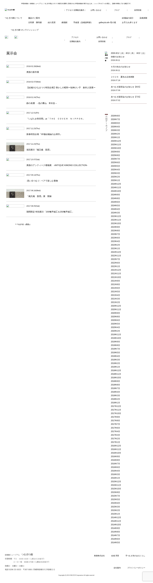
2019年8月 (115, 345)
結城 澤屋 (115, 556)
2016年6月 (115, 467)
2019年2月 (115, 363)
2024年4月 (115, 209)
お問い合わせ (96, 10)
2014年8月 (115, 532)
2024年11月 (116, 187)
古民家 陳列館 (35, 22)
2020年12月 (116, 306)
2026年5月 (115, 123)
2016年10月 (116, 453)
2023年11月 (116, 220)
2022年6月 (115, 263)
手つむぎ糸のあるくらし (135, 556)
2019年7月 (115, 349)
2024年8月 (115, 198)
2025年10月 (116, 148)
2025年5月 (115, 166)
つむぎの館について (13, 18)
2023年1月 (115, 248)
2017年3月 (115, 435)
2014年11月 (116, 521)
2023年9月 (115, 227)
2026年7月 (115, 119)
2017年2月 (115, 438)
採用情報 (137, 10)
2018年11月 (116, 374)
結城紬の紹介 (128, 18)
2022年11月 (116, 256)
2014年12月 (116, 517)
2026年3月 (115, 130)
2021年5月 (115, 291)
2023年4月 (115, 241)
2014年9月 (115, 528)
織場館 (64, 22)
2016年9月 (115, 456)
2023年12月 (116, 216)
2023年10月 (116, 223)
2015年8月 (115, 492)
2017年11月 (116, 410)
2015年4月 (115, 503)
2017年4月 (115, 431)
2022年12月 (116, 252)
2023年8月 (115, 230)
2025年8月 (115, 155)
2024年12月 (116, 184)
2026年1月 (115, 137)
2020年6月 (115, 320)
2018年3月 (115, 395)
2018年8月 (115, 385)
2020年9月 (115, 313)
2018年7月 (115, 388)
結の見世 (52, 22)
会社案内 (117, 568)
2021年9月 (115, 281)
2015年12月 (116, 481)
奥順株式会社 (99, 556)
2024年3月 (115, 213)
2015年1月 (115, 514)
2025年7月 (115, 159)
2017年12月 (116, 406)
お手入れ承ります (129, 22)
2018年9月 (115, 381)
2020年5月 (115, 324)
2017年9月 (115, 417)
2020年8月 (115, 317)
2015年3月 (115, 507)
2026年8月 (115, 116)
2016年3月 (115, 474)
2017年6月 (115, 428)
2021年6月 (115, 288)
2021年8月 (115, 284)
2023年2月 (115, 245)
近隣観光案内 (79, 10)
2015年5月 (115, 499)
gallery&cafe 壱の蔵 (107, 22)
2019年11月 (116, 334)
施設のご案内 (34, 18)
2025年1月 (115, 180)
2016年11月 (116, 449)
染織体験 (143, 18)
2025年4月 (115, 169)
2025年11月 (116, 144)
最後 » (28, 224)
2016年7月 (115, 464)
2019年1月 (115, 367)
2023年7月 (115, 234)
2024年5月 (115, 205)
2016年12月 (116, 446)
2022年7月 (115, 259)
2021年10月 (116, 277)
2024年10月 (116, 191)
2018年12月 (116, 370)
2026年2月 (115, 134)
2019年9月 (115, 342)
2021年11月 (116, 273)
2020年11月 (116, 309)
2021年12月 (116, 270)
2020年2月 (115, 331)
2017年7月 (115, 424)
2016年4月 (115, 471)
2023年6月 (115, 238)
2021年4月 (115, 295)
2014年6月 (115, 539)
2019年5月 (115, 352)
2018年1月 (115, 403)
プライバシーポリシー (136, 568)
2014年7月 (115, 535)
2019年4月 (115, 356)
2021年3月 (115, 299)
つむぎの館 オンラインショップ (25, 30)
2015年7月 (115, 496)
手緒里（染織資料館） (83, 22)
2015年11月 (116, 485)
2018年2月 (115, 399)
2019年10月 (116, 338)
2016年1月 (115, 478)
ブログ (117, 10)
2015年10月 (116, 489)
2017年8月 (115, 420)
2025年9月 (115, 152)
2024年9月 (115, 195)
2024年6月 (115, 202)
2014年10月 (116, 525)
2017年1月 (115, 442)
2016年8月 (115, 460)
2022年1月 (115, 266)
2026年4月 (115, 127)
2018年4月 (115, 392)
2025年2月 (115, 177)
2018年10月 (116, 377)
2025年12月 (116, 141)
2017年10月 (116, 413)
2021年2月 (115, 302)
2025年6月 (115, 162)
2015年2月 (115, 510)
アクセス (69, 10)
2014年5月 (115, 542)
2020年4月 (115, 327)
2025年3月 (115, 173)
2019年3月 (115, 360)
